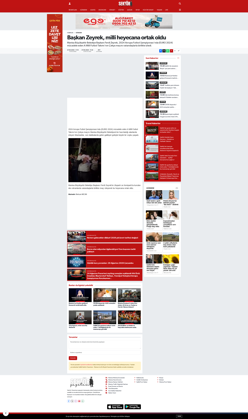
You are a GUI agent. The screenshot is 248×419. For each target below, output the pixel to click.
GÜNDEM (83, 10)
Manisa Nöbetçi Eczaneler (116, 377)
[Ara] (180, 4)
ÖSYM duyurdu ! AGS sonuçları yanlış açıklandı (168, 106)
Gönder (73, 358)
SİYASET (112, 10)
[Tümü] (178, 58)
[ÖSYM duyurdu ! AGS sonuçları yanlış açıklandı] (104, 295)
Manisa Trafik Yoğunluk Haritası (118, 384)
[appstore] (115, 407)
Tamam (179, 416)
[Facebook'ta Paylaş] (160, 50)
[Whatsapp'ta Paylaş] (167, 50)
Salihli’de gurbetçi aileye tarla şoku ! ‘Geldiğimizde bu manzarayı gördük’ (104, 327)
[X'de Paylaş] (164, 50)
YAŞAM (159, 10)
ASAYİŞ (92, 10)
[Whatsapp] (82, 401)
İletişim (161, 380)
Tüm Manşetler (113, 388)
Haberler (70, 32)
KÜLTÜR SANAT (148, 10)
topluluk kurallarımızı (86, 364)
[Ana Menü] (180, 10)
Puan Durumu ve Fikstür (115, 386)
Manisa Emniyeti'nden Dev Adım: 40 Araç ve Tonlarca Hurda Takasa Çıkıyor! (127, 305)
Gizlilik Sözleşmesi (142, 380)
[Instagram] (75, 401)
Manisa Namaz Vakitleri (115, 382)
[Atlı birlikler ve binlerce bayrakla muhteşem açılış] (129, 317)
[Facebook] (68, 401)
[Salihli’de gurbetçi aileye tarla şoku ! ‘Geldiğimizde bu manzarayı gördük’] (104, 317)
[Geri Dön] (6, 413)
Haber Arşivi (112, 393)
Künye (161, 377)
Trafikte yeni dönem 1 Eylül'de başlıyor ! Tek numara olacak (169, 86)
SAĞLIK (129, 10)
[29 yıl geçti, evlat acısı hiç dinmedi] (80, 317)
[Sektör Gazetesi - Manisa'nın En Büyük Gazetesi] (125, 3)
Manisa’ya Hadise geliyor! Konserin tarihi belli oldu (169, 77)
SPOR (138, 10)
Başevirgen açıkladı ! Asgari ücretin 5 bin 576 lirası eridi (169, 115)
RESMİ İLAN (73, 10)
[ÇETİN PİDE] (54, 43)
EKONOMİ (102, 10)
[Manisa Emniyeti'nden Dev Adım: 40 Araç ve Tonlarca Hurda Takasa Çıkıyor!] (129, 295)
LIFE (166, 10)
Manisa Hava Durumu (114, 380)
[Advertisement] (104, 112)
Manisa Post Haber (165, 382)
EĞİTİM (121, 10)
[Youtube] (79, 401)
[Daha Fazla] (171, 50)
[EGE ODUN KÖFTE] (124, 21)
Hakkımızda (140, 377)
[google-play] (132, 407)
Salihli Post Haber (141, 382)
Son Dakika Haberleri (114, 390)
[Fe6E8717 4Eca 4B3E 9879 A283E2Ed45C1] (84, 160)
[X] (72, 401)
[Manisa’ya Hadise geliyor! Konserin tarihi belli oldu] (80, 295)
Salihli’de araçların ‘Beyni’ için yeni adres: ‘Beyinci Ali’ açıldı (169, 67)
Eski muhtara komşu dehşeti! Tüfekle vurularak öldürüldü (169, 96)
